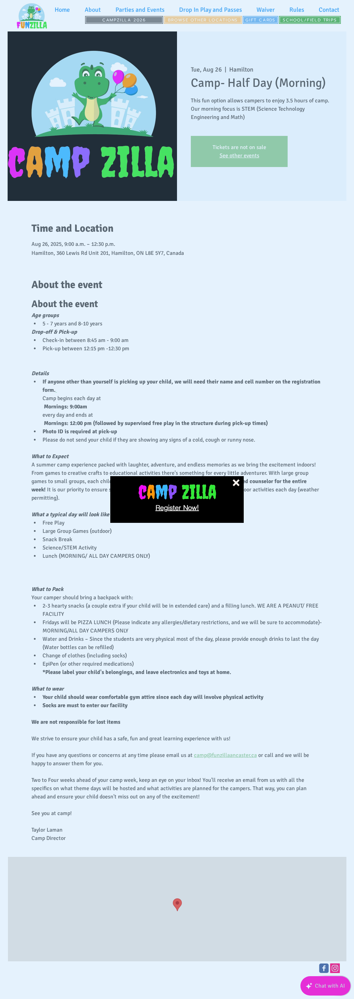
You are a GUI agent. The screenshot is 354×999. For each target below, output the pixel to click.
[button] (236, 482)
